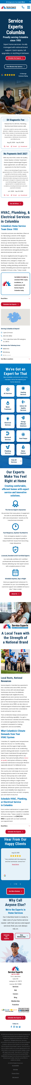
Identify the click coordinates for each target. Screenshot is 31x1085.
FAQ (15, 990)
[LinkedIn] (17, 1027)
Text (7, 146)
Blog (15, 997)
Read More (15, 864)
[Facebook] (11, 1027)
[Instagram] (14, 1027)
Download (24, 146)
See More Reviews (14, 891)
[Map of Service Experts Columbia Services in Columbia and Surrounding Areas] (15, 317)
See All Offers (14, 203)
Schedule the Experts (14, 58)
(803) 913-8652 (21, 277)
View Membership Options (14, 66)
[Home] (8, 7)
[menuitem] (15, 1066)
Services (15, 987)
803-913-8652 (7, 336)
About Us (14, 594)
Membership (15, 1001)
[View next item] (20, 884)
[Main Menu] (28, 7)
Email (15, 146)
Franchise (15, 1005)
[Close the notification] (30, 1)
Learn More (21, 2)
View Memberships (21, 936)
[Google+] (20, 1027)
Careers (15, 994)
